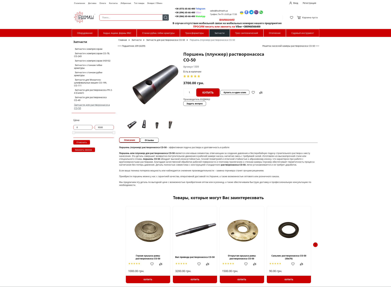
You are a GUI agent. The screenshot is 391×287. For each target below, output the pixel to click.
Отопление (275, 33)
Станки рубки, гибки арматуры (158, 33)
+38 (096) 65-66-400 (185, 12)
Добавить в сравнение (260, 92)
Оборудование (85, 33)
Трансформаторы (194, 33)
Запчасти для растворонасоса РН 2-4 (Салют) (93, 91)
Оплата (102, 3)
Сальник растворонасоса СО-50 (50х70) (288, 257)
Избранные (126, 3)
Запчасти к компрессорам (88, 48)
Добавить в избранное (253, 92)
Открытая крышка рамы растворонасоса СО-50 (242, 257)
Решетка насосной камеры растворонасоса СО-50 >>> (290, 45)
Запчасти (220, 33)
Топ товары (139, 3)
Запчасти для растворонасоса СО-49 (90, 99)
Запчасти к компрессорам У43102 (92, 60)
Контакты (113, 3)
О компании (79, 3)
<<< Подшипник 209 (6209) (131, 45)
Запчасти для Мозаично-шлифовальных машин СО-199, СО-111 (90, 82)
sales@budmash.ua (219, 10)
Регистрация (309, 3)
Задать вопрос (194, 103)
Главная (122, 39)
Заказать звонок (83, 149)
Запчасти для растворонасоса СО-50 (165, 39)
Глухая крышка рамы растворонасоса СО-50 (148, 257)
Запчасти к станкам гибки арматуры (88, 66)
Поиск (166, 17)
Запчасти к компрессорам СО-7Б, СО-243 (92, 55)
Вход (295, 3)
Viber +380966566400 (248, 26)
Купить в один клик (235, 92)
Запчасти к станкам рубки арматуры (88, 74)
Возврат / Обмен (154, 3)
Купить (208, 92)
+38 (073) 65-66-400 (185, 8)
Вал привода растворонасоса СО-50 (195, 257)
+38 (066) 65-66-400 (185, 16)
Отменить (81, 142)
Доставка (92, 3)
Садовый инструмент (302, 33)
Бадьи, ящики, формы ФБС (117, 33)
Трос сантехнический (246, 33)
